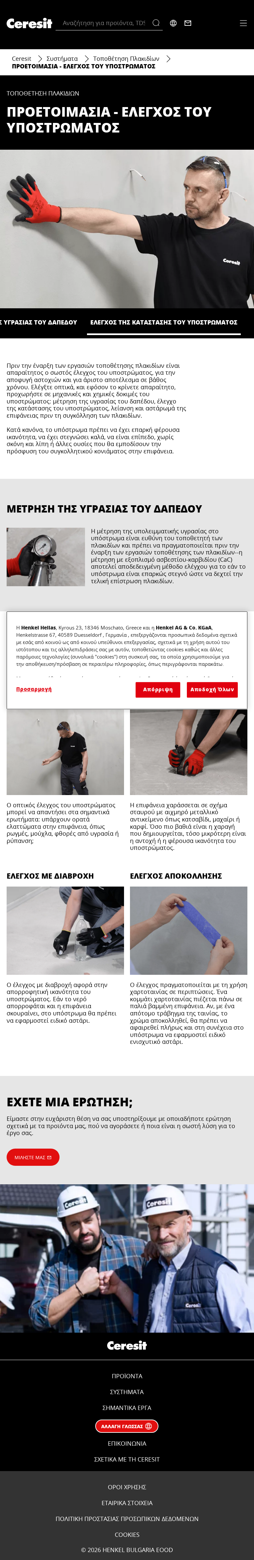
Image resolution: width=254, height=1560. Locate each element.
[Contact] (188, 23)
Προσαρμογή (34, 689)
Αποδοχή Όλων (212, 689)
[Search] (157, 23)
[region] (127, 660)
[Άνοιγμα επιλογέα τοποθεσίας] (173, 23)
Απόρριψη (158, 689)
